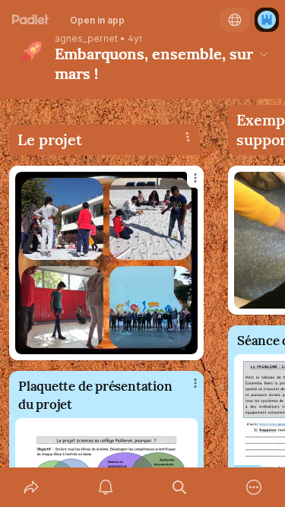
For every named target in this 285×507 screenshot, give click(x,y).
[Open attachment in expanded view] (106, 263)
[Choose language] (235, 20)
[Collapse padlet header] (263, 54)
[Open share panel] (31, 487)
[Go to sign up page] (267, 20)
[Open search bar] (180, 487)
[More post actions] (185, 184)
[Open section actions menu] (187, 136)
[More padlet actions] (254, 487)
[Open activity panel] (106, 487)
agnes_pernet (86, 38)
